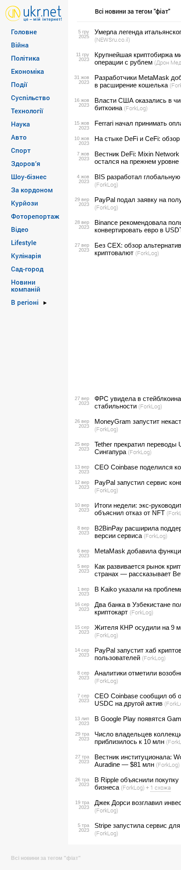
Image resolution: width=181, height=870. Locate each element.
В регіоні (25, 302)
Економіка (27, 71)
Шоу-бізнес (29, 176)
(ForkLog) (136, 108)
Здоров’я (25, 163)
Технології (27, 110)
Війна (20, 44)
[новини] (33, 13)
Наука (20, 123)
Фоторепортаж (35, 216)
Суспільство (30, 97)
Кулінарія (26, 255)
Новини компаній (25, 285)
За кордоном (32, 189)
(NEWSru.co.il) (112, 39)
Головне (24, 31)
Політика (25, 57)
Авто (19, 137)
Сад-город (27, 268)
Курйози (24, 202)
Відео (20, 229)
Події (19, 84)
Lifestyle (23, 242)
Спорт (21, 150)
